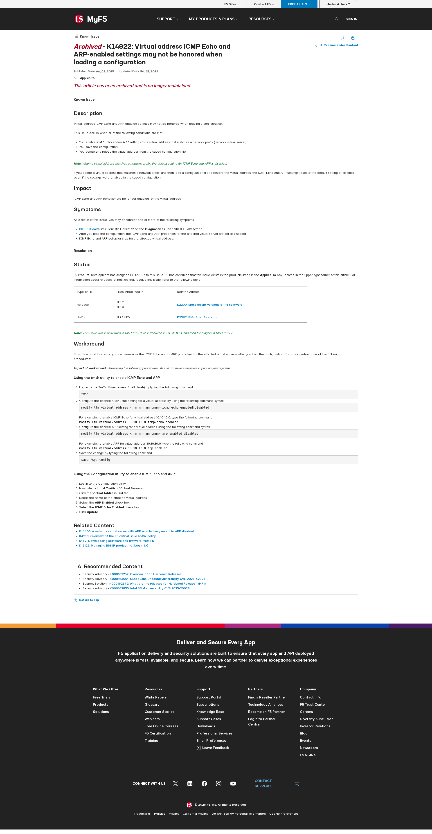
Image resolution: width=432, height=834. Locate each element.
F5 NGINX (308, 755)
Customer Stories (159, 712)
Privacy (174, 814)
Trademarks (142, 814)
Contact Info (310, 697)
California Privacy (195, 814)
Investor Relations (315, 726)
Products (100, 704)
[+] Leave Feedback (212, 748)
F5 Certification (158, 733)
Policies (159, 814)
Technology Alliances (265, 704)
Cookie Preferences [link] (283, 814)
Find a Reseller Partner (267, 697)
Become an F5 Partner (266, 712)
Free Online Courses (161, 726)
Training (151, 740)
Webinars (152, 719)
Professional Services (214, 733)
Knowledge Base (210, 712)
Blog (304, 733)
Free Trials (101, 697)
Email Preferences (211, 740)
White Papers (156, 697)
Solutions (101, 712)
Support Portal (208, 697)
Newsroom (309, 748)
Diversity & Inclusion (316, 719)
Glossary (152, 704)
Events (305, 740)
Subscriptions (207, 704)
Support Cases (208, 719)
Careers (306, 712)
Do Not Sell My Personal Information (239, 814)
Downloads (205, 726)
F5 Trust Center (313, 704)
